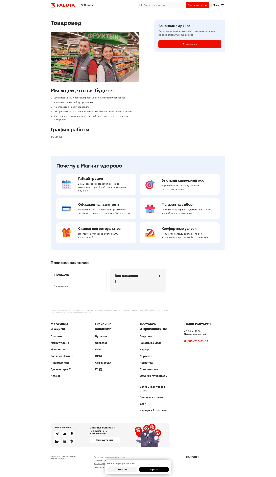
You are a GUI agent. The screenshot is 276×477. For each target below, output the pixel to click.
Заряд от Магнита (62, 356)
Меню (216, 5)
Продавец (57, 336)
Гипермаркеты (60, 362)
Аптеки (55, 375)
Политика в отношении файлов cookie (109, 457)
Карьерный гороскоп (153, 410)
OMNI (98, 356)
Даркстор (146, 356)
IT (96, 369)
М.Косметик (58, 349)
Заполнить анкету (197, 5)
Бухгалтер (101, 336)
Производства (149, 369)
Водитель (146, 336)
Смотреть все (189, 44)
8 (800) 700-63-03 (196, 341)
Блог (143, 403)
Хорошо (154, 469)
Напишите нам (104, 440)
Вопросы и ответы (151, 397)
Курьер (144, 349)
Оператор (101, 342)
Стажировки (103, 362)
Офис (98, 349)
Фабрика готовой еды (153, 375)
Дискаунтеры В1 (61, 369)
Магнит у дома (60, 342)
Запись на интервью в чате (153, 388)
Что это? (122, 469)
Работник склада (150, 342)
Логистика (146, 362)
